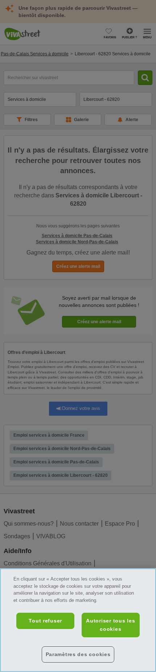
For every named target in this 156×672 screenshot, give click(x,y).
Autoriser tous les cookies (110, 625)
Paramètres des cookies (78, 654)
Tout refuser (45, 621)
